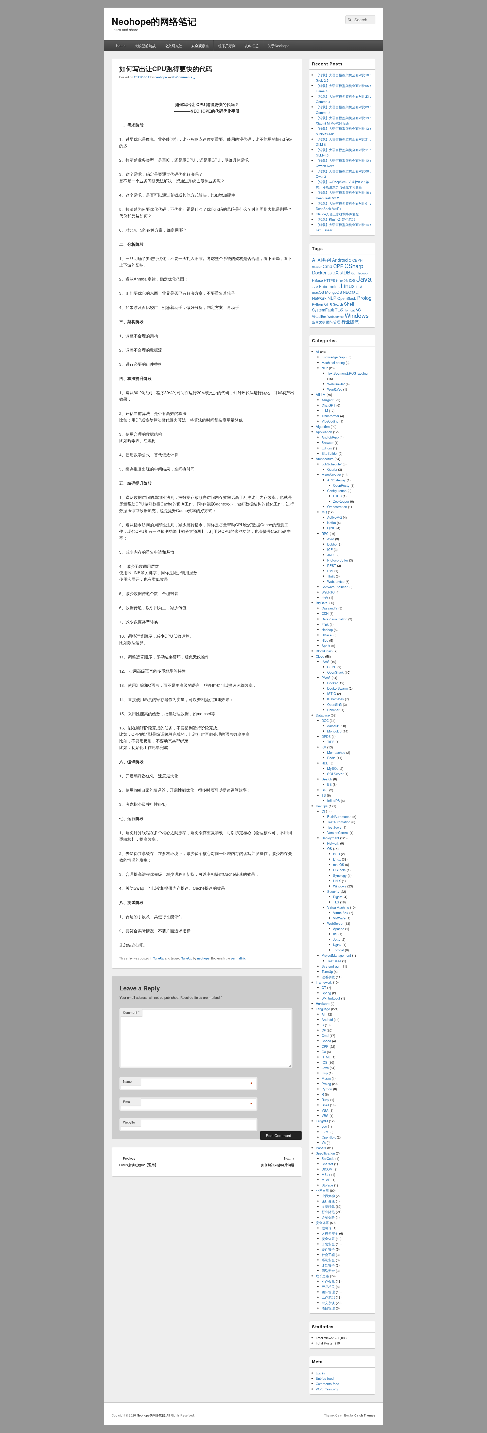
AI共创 (324, 260)
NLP (331, 298)
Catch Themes (364, 1415)
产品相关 (328, 1286)
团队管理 (333, 322)
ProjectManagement (336, 955)
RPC (325, 533)
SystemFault (323, 309)
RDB (325, 763)
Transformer (330, 415)
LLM (359, 286)
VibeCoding (330, 421)
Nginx (337, 944)
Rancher (333, 709)
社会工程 (328, 1254)
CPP (338, 266)
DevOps (322, 805)
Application (324, 431)
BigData (321, 602)
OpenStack (346, 298)
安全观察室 (200, 45)
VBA (325, 1110)
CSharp (353, 265)
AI (314, 259)
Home (121, 45)
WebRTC (328, 592)
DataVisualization (334, 619)
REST (331, 565)
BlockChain (324, 651)
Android (340, 260)
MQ (324, 512)
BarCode (328, 1158)
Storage (327, 1185)
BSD (336, 853)
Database (323, 715)
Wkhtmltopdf (331, 998)
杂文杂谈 (328, 1302)
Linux (348, 285)
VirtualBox (319, 316)
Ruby (325, 1099)
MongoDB (333, 292)
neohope (160, 77)
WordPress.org (327, 1389)
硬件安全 (328, 1249)
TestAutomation (338, 821)
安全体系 (322, 1222)
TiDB (331, 741)
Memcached (336, 752)
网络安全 (328, 1270)
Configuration (336, 490)
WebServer (335, 923)
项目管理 (328, 1308)
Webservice (335, 316)
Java (364, 278)
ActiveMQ (334, 517)
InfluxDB (342, 280)
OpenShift (334, 704)
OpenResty (341, 485)
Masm (326, 1078)
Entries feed (325, 1378)
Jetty (336, 939)
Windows (357, 315)
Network (319, 298)
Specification (325, 1153)
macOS (318, 292)
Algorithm (323, 426)
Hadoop (327, 629)
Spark (326, 645)
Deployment (330, 837)
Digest (337, 896)
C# (324, 1030)
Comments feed (327, 1383)
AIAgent (328, 399)
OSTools (339, 869)
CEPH (357, 260)
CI (323, 811)
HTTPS (329, 280)
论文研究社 (173, 45)
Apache (338, 928)
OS (329, 848)
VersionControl (338, 832)
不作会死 (328, 1281)
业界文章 (318, 322)
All (323, 1014)
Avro (330, 538)
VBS (325, 1115)
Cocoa (326, 1040)
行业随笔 (350, 322)
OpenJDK (329, 1137)
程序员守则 (227, 45)
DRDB (326, 736)
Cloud (320, 656)
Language (323, 1008)
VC (358, 309)
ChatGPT (328, 405)
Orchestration (337, 506)
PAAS (326, 677)
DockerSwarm (337, 688)
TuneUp (158, 958)
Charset (317, 267)
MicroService (331, 474)
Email (127, 1101)
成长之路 (322, 1275)
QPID (331, 528)
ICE (330, 549)
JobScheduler (332, 464)
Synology (340, 875)
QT (326, 304)
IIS (335, 934)
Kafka (331, 522)
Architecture (325, 458)
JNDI (331, 554)
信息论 (327, 1228)
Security (333, 891)
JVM (315, 287)
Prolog (364, 297)
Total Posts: (325, 1343)
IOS (352, 280)
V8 (324, 1142)
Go (353, 273)
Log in (320, 1373)
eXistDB (341, 272)
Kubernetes (329, 286)
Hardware (322, 1003)
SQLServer (335, 773)
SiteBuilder (330, 453)
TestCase (334, 960)
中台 (325, 597)
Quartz (332, 469)
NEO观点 (351, 292)
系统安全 (328, 1259)
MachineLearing (333, 362)
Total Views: (325, 1337)
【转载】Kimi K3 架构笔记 (335, 219)
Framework (324, 982)
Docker (319, 272)
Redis (331, 757)
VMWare (339, 918)
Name (127, 1081)
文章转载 (328, 1206)
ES (329, 273)
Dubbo (332, 544)
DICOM (327, 1169)
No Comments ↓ (183, 77)
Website (129, 1122)
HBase (317, 280)
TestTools (334, 827)
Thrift (331, 576)
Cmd (327, 266)
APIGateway (336, 480)
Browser (328, 442)
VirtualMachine (338, 907)
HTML (326, 1057)
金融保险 (328, 1217)
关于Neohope (278, 45)
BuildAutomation (339, 816)
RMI (330, 570)
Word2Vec (334, 389)
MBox (326, 1174)
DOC (325, 720)
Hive (325, 640)
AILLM (320, 394)
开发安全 (328, 1244)
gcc (324, 1126)
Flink (325, 624)
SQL (325, 790)
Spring (326, 992)
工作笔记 (328, 1297)
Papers (321, 1147)
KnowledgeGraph (334, 357)
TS (324, 795)
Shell (349, 304)
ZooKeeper (341, 501)
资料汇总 (252, 45)
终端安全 (328, 1265)
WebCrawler (336, 383)
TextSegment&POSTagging (347, 373)
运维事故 (328, 976)
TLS (339, 309)
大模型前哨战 (145, 45)
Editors (327, 448)
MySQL (332, 768)
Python (317, 304)
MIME (326, 1179)
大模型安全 (330, 1233)
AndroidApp (330, 437)
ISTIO (331, 693)
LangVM (322, 1121)
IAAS (325, 661)
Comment (131, 1012)
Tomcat (349, 310)
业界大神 (328, 1195)
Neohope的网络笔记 (154, 21)
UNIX (337, 880)
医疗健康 (328, 1201)
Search (338, 304)
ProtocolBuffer (337, 560)
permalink (238, 958)
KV (324, 747)
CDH (325, 613)
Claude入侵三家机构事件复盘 (337, 214)
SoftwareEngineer (334, 586)
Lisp (325, 1073)
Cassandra (329, 608)
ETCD (337, 496)
